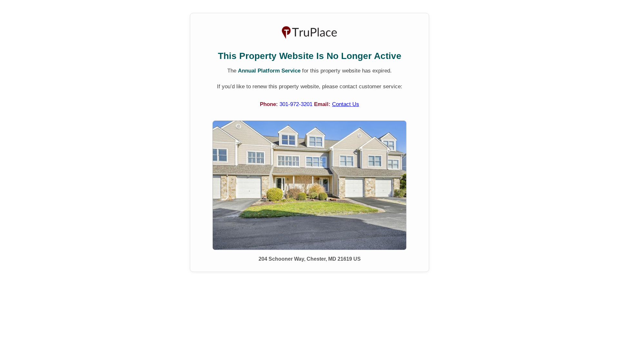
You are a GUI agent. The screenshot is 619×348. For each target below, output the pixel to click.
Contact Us (345, 104)
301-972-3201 (297, 104)
